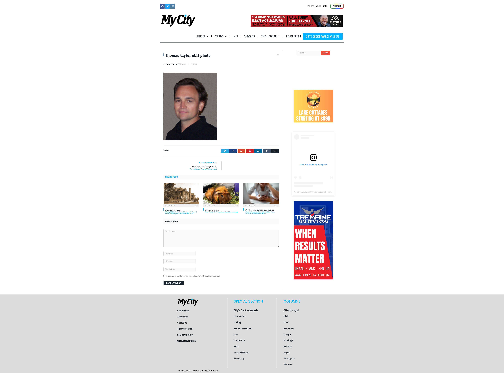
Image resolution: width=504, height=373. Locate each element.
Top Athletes (241, 352)
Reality (288, 346)
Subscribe (183, 310)
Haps (235, 36)
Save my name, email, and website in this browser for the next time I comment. (193, 276)
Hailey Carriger (173, 64)
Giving (237, 322)
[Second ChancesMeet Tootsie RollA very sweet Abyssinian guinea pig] (221, 195)
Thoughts (289, 358)
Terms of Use (184, 328)
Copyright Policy (186, 340)
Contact (182, 322)
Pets (236, 346)
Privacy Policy (185, 334)
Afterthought (291, 310)
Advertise (182, 316)
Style (286, 352)
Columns (219, 36)
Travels (288, 364)
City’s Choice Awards (246, 310)
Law (236, 334)
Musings (288, 340)
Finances (289, 328)
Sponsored (249, 36)
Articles (201, 36)
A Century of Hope (181, 212)
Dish (286, 316)
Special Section (269, 36)
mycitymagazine (318, 192)
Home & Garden (243, 328)
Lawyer (288, 334)
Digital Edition (293, 36)
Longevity (239, 340)
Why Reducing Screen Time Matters (260, 212)
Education (239, 316)
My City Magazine (301, 192)
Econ (286, 322)
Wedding (239, 358)
